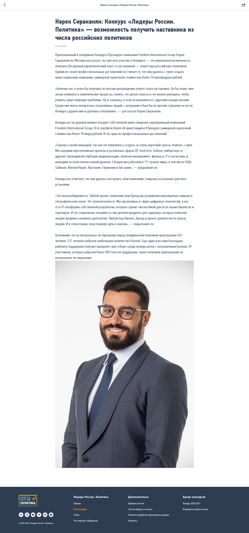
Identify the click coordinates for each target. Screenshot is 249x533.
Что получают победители (85, 520)
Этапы (76, 514)
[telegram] (39, 514)
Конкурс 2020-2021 (192, 503)
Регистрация (80, 509)
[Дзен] (51, 514)
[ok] (27, 514)
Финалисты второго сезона (195, 509)
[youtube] (33, 514)
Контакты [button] (132, 520)
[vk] (21, 514)
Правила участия (136, 503)
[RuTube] (45, 514)
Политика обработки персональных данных (148, 514)
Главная (77, 503)
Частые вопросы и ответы (140, 509)
